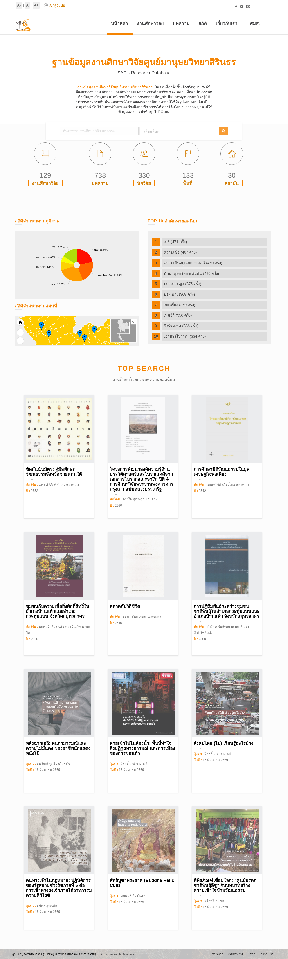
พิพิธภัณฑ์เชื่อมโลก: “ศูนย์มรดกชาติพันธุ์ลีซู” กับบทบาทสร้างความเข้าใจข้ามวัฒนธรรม (225, 885)
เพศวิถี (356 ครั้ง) (178, 315)
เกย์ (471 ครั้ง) (175, 242)
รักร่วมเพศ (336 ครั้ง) (181, 326)
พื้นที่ (187, 183)
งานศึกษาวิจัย (150, 23)
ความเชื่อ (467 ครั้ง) (180, 252)
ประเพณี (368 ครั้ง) (179, 294)
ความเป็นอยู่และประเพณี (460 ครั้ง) (193, 263)
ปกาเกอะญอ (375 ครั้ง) (182, 284)
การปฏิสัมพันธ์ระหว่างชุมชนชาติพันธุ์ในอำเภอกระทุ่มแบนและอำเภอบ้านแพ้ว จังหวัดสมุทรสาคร (226, 611)
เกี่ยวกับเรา (227, 23)
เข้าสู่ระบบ (57, 5)
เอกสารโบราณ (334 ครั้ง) (185, 336)
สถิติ (202, 23)
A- (19, 5)
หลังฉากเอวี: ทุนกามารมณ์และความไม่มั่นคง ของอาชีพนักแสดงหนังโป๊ (58, 748)
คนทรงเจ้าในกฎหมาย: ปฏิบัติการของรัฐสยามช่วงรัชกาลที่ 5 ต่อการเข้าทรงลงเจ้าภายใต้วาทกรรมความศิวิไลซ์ (59, 888)
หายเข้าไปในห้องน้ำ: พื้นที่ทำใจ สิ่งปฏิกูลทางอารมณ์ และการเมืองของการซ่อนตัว (142, 748)
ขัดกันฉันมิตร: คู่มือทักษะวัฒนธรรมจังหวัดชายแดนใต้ (54, 472)
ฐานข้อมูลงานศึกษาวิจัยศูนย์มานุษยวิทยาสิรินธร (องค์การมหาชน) (54, 954)
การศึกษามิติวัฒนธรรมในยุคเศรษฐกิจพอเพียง (222, 472)
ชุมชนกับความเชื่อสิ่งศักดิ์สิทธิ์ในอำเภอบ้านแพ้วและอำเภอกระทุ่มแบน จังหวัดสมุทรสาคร (57, 611)
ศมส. (255, 23)
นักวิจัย (144, 183)
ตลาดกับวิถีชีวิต (125, 606)
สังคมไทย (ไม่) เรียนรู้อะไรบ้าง (223, 743)
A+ (36, 5)
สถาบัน (232, 183)
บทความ (181, 23)
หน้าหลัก (119, 23)
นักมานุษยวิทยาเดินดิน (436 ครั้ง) (191, 273)
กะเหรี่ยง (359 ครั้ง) (179, 305)
